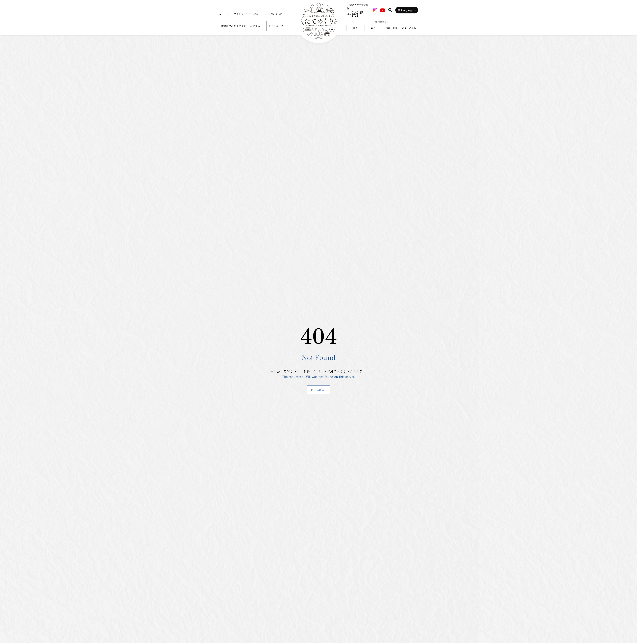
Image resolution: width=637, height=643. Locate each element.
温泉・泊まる (409, 28)
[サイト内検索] (390, 9)
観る (355, 28)
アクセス (238, 14)
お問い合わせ (275, 14)
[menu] (255, 14)
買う (373, 28)
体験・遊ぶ (391, 28)
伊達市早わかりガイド (233, 26)
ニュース (224, 14)
